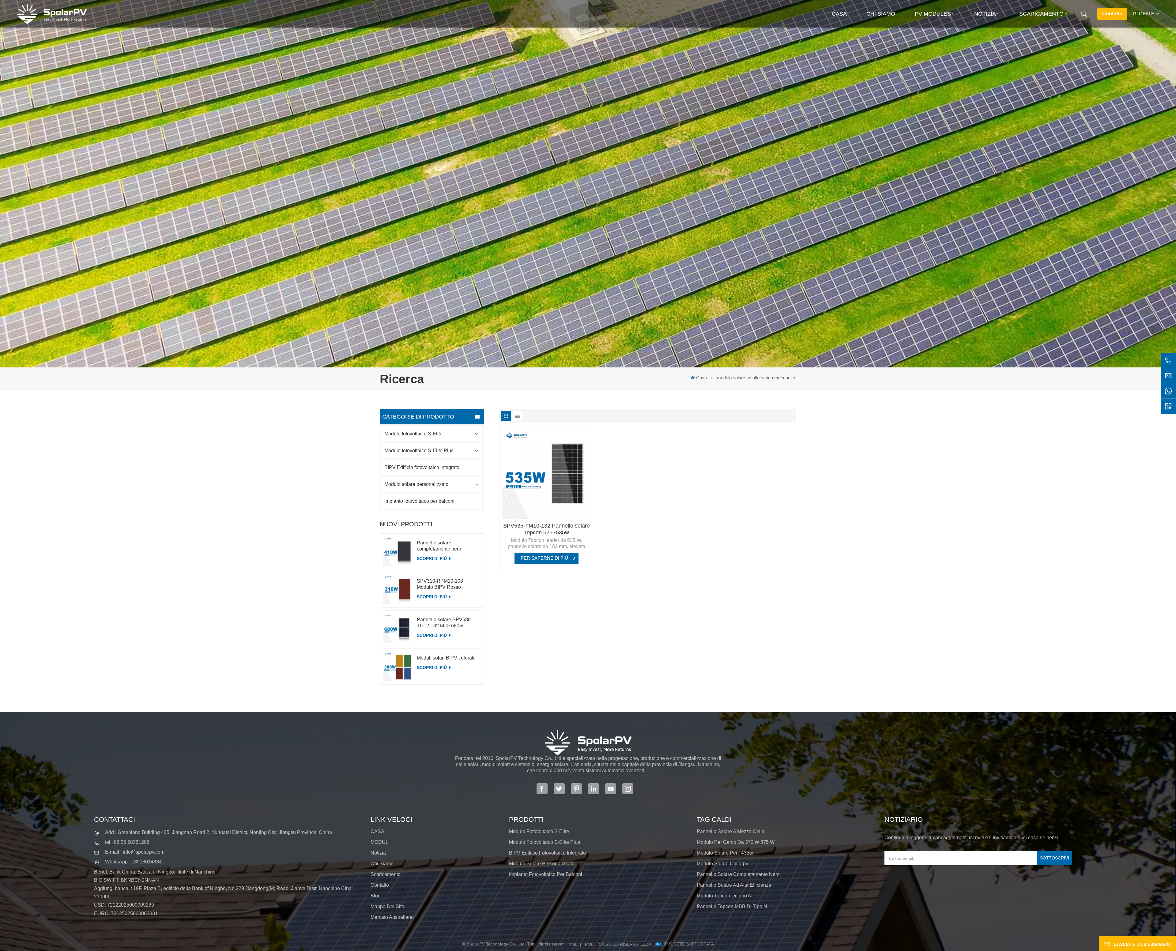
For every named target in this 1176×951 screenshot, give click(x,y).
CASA (377, 831)
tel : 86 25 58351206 (127, 842)
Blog (376, 895)
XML (573, 944)
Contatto (1112, 13)
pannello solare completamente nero (738, 874)
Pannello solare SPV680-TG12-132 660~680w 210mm (444, 623)
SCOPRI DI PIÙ (432, 558)
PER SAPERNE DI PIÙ (544, 558)
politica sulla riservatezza (618, 944)
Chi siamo (880, 14)
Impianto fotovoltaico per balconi (419, 501)
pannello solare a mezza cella (730, 831)
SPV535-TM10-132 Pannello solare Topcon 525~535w (546, 529)
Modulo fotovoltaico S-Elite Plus (419, 450)
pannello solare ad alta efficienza (734, 885)
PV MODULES (933, 14)
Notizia (985, 14)
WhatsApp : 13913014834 (133, 861)
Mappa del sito (387, 906)
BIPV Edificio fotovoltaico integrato (421, 467)
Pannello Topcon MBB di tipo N (732, 906)
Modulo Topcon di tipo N (724, 895)
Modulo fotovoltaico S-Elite (413, 433)
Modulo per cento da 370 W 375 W (736, 842)
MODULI (380, 842)
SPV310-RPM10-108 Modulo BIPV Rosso (440, 584)
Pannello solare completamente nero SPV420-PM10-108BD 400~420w (441, 546)
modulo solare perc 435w (725, 852)
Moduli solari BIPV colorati (445, 657)
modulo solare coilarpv (722, 863)
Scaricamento (1041, 14)
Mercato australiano (392, 917)
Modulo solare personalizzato (416, 484)
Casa (839, 14)
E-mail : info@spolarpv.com (134, 852)
